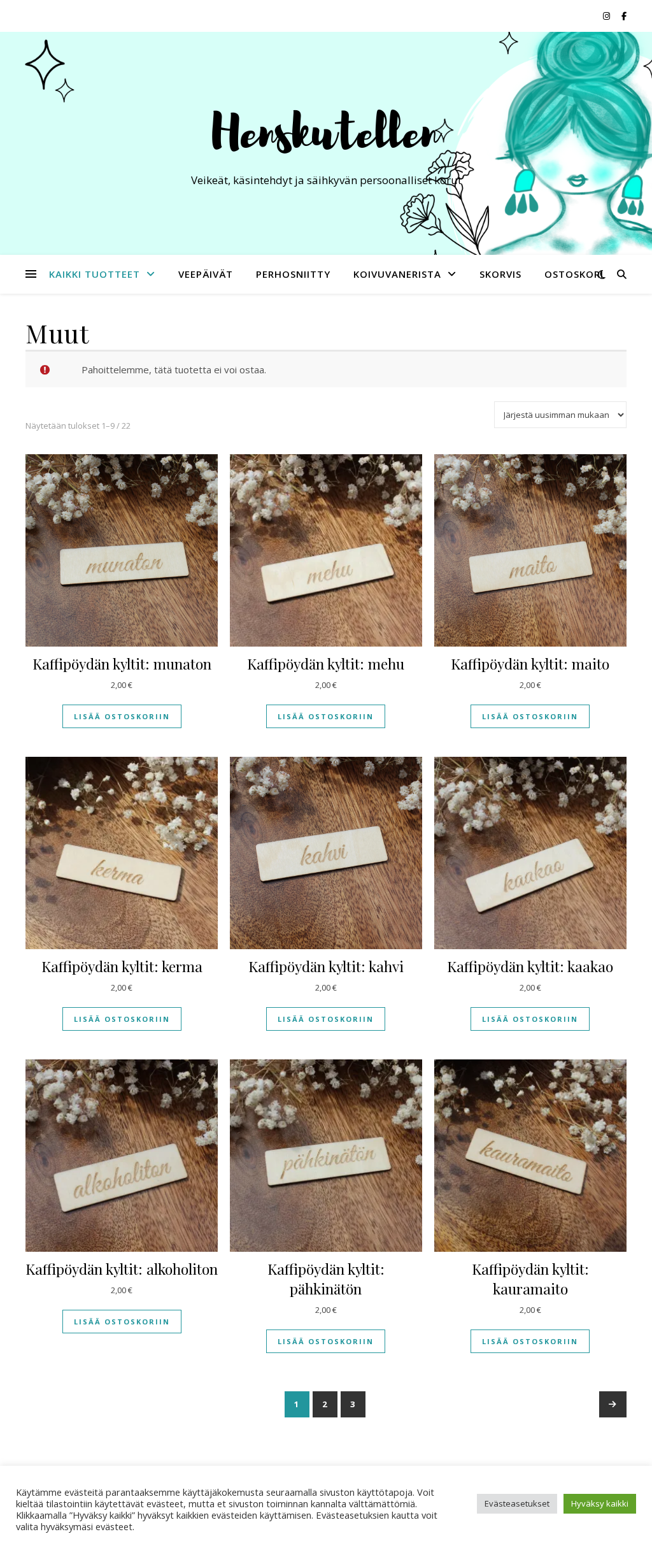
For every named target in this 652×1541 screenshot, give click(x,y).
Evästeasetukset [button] (517, 1503)
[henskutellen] (326, 132)
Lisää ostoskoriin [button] (122, 716)
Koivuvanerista (397, 274)
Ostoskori (574, 274)
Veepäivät (205, 274)
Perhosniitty (293, 274)
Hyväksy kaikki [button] (599, 1503)
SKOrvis (500, 274)
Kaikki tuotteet (94, 274)
